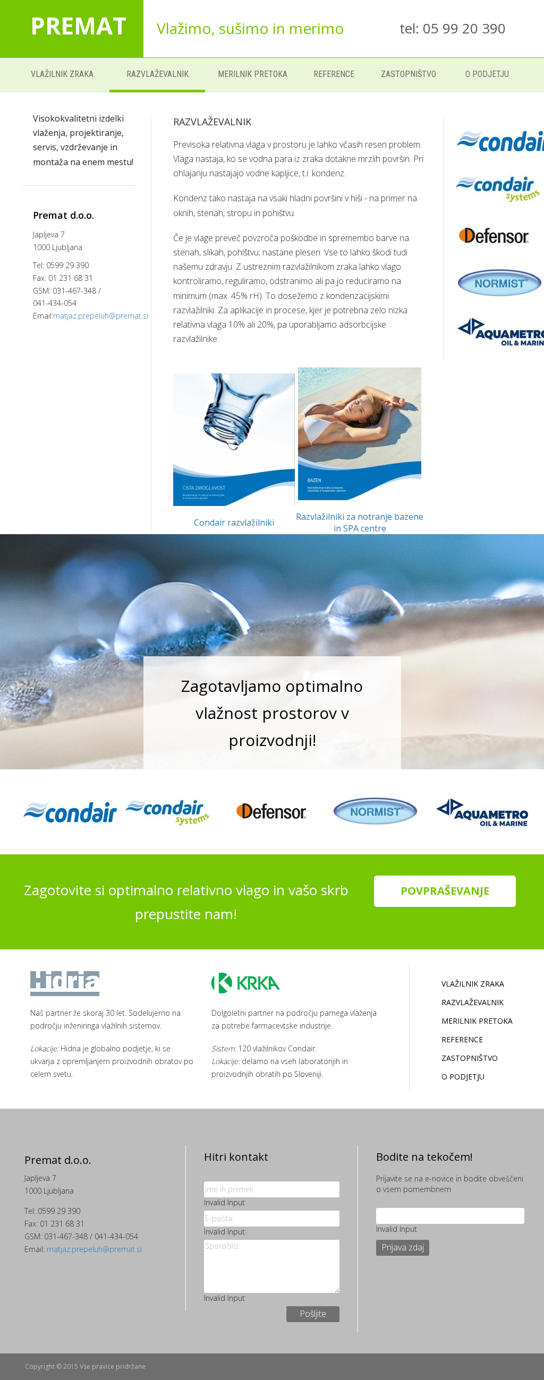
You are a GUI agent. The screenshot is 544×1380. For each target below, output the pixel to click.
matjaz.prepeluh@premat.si (100, 316)
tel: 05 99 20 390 (453, 28)
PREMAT (78, 25)
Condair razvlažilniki (234, 522)
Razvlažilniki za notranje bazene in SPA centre (359, 522)
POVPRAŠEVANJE (445, 891)
